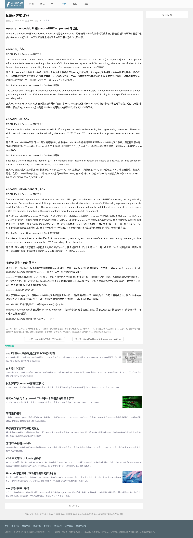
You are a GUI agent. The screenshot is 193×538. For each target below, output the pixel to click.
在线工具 (26, 526)
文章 (64, 4)
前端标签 (58, 526)
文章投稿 (167, 14)
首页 (31, 4)
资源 (42, 4)
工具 (53, 4)
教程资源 (48, 526)
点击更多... (74, 505)
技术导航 (15, 526)
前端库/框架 (81, 526)
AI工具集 (69, 526)
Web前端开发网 (27, 532)
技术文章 (37, 526)
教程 (75, 4)
